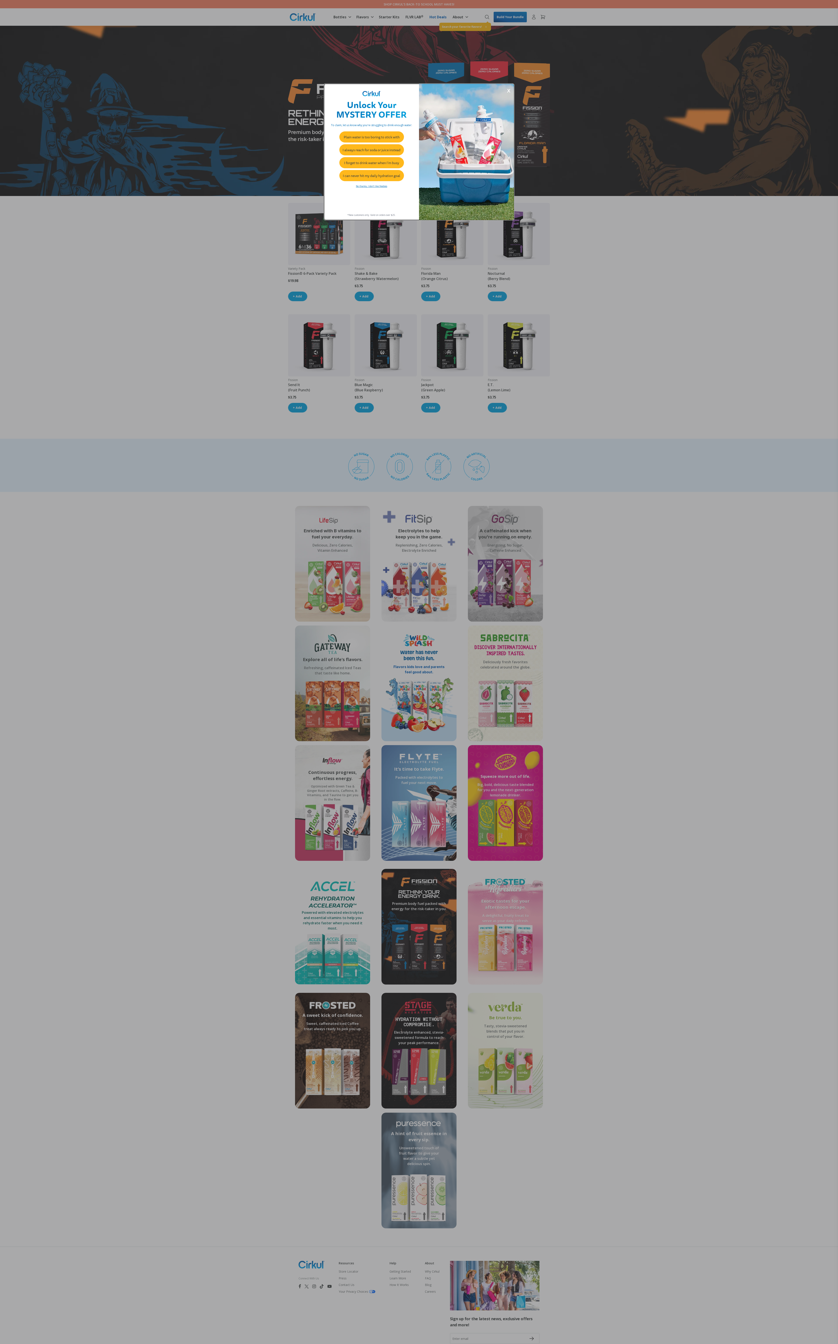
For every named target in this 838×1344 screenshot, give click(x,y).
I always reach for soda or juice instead (371, 150)
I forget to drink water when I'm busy (371, 163)
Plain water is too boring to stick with (372, 137)
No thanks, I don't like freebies (371, 186)
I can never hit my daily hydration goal (371, 176)
